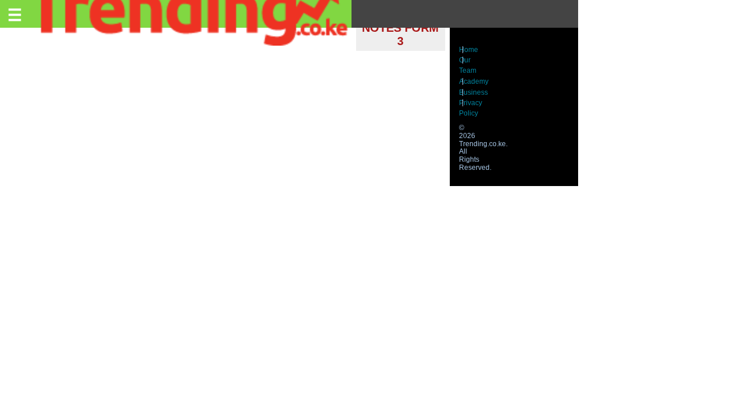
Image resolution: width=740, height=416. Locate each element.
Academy (474, 81)
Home (468, 50)
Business (473, 92)
